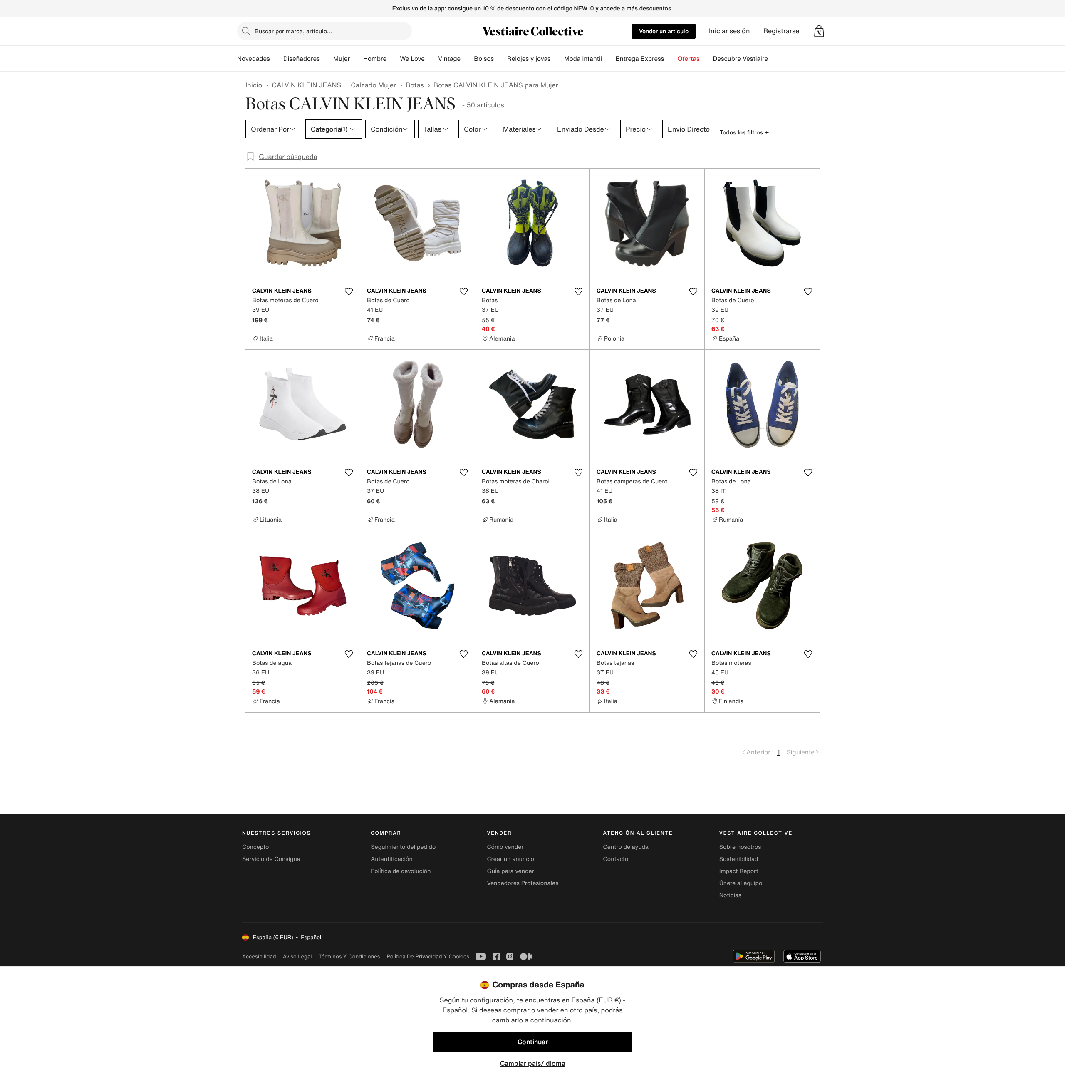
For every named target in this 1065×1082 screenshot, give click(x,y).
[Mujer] (356, 58)
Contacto (616, 859)
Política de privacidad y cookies (427, 956)
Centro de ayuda (626, 847)
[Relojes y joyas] (557, 58)
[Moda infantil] (609, 58)
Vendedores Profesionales (522, 883)
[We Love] (431, 58)
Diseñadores (301, 58)
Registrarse (781, 31)
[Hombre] (393, 58)
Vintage (449, 58)
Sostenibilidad (738, 859)
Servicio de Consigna (271, 859)
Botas (415, 85)
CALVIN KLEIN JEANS (306, 85)
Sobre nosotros (740, 847)
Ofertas (688, 58)
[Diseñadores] (326, 58)
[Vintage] (467, 58)
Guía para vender (510, 871)
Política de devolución (401, 871)
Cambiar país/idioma (532, 1063)
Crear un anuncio (510, 859)
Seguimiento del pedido (403, 847)
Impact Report (738, 871)
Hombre (374, 58)
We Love (412, 58)
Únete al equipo (741, 883)
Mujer (341, 58)
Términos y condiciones (349, 956)
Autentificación (392, 859)
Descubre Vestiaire (740, 58)
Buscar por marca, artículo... (293, 31)
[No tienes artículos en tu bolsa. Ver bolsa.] (819, 31)
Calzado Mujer (373, 85)
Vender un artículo (664, 31)
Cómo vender (505, 847)
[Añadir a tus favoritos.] (349, 291)
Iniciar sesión (729, 31)
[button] (819, 31)
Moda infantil (583, 58)
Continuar (533, 1042)
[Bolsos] (500, 58)
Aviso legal (297, 956)
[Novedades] (276, 58)
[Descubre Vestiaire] (774, 58)
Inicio (253, 85)
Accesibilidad (259, 956)
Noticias (730, 895)
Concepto (255, 847)
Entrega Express (640, 58)
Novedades (253, 58)
